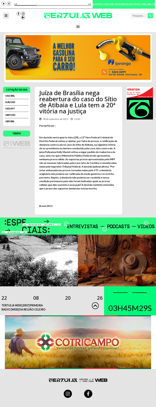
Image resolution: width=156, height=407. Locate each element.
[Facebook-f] (18, 14)
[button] (78, 26)
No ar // (108, 4)
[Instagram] (23, 14)
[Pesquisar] (150, 15)
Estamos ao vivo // (127, 4)
